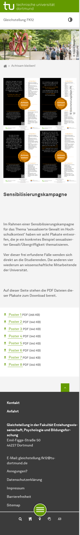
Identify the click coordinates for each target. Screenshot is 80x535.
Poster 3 (15, 329)
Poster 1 (15, 315)
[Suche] (20, 519)
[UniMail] (59, 519)
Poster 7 (15, 357)
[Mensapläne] (30, 519)
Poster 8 (15, 365)
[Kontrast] (70, 20)
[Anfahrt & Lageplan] (39, 519)
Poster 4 (15, 336)
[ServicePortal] (49, 519)
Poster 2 (15, 322)
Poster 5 (15, 343)
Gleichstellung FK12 (18, 20)
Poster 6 (15, 350)
